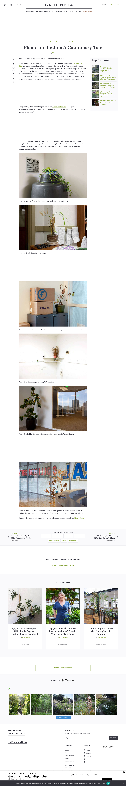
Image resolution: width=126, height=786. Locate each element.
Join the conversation (64, 565)
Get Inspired (30, 11)
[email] (20, 5)
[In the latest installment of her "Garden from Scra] (63, 704)
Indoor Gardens (79, 536)
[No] (124, 783)
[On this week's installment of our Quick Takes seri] (84, 704)
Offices (64, 540)
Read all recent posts (63, 667)
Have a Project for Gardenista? (69, 766)
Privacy (67, 758)
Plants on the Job (59, 107)
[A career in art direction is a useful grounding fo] (106, 704)
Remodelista (87, 11)
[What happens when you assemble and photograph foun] (41, 704)
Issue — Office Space (69, 42)
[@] (13, 689)
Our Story (78, 11)
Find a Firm (58, 11)
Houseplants (79, 518)
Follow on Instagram (64, 717)
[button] (102, 5)
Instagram (89, 753)
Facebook (88, 756)
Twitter (88, 759)
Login (118, 4)
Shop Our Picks (68, 11)
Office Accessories (54, 540)
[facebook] (14, 5)
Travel (51, 11)
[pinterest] (8, 5)
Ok (108, 783)
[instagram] (11, 5)
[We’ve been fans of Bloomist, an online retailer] (19, 704)
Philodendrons (54, 42)
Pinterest (88, 750)
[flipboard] (5, 5)
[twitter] (17, 5)
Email (87, 762)
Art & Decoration (57, 536)
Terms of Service (69, 755)
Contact (67, 752)
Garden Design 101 (42, 11)
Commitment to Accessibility (69, 762)
